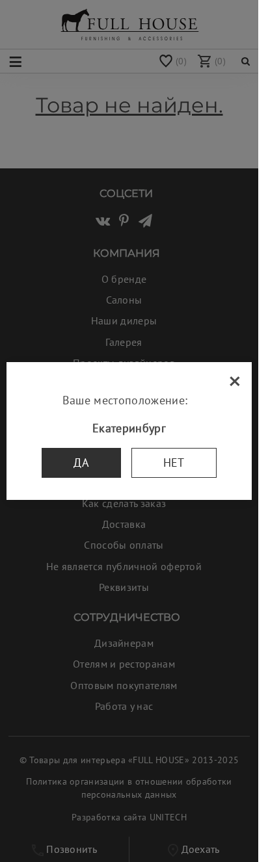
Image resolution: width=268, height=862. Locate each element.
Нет (174, 462)
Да (81, 462)
